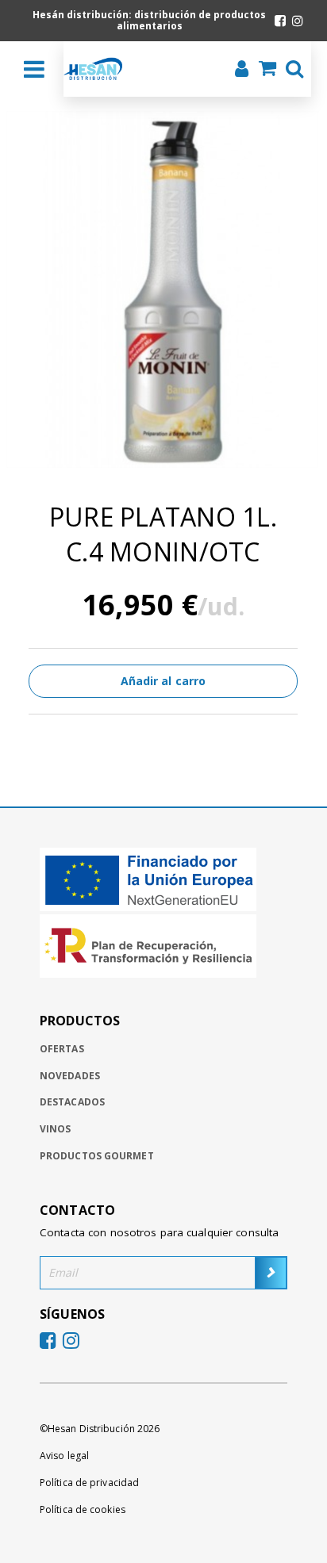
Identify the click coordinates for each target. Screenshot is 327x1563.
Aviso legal (64, 1455)
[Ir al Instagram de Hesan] (297, 20)
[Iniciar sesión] (236, 70)
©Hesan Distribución (100, 1428)
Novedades (70, 1075)
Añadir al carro (163, 680)
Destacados (72, 1102)
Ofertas (62, 1048)
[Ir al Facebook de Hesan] (280, 20)
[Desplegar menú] (34, 69)
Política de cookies (82, 1509)
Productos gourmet (97, 1156)
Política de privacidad (89, 1482)
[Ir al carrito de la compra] (262, 70)
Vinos (55, 1129)
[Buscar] (289, 70)
